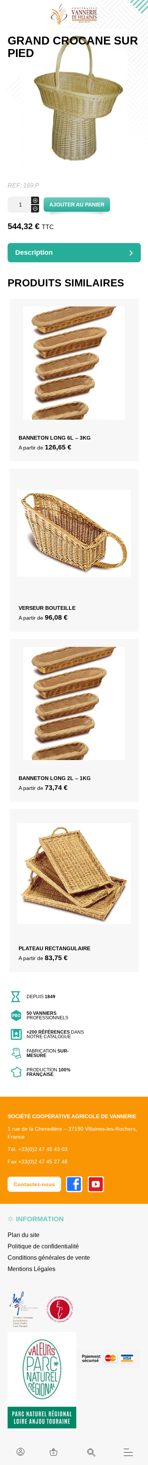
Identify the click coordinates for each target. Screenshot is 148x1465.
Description (34, 252)
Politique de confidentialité (43, 1246)
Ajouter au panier (76, 205)
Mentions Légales (31, 1269)
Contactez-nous (34, 1184)
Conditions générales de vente (49, 1257)
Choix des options (74, 374)
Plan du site (23, 1235)
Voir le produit (74, 392)
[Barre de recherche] (91, 1452)
